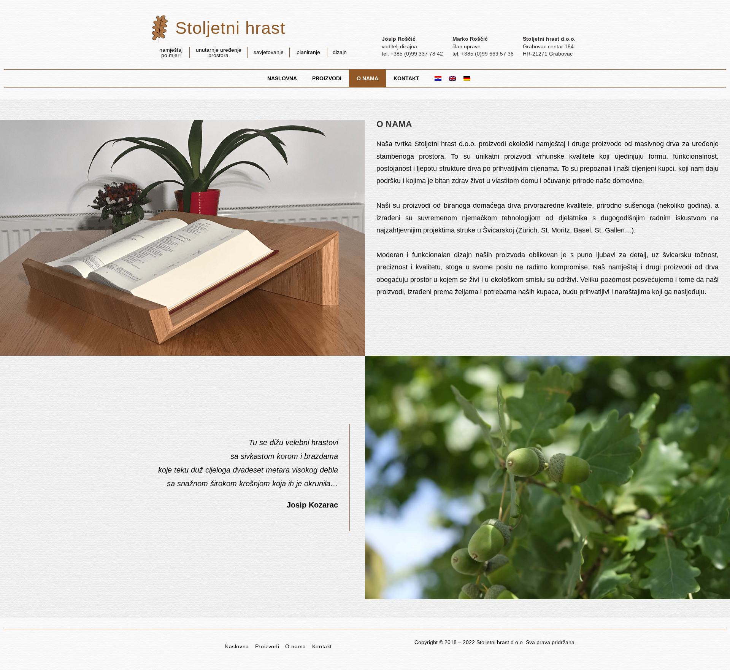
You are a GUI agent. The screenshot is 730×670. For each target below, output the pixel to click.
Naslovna (237, 646)
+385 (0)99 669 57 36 (487, 54)
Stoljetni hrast (230, 28)
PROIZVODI (326, 78)
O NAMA (367, 78)
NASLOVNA (282, 78)
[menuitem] (434, 78)
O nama (295, 646)
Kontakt (322, 646)
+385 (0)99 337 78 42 (416, 54)
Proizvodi (267, 646)
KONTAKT (406, 78)
